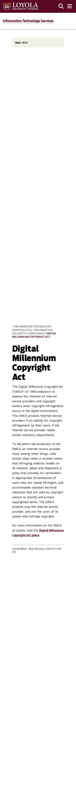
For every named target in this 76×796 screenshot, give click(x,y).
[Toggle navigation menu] (69, 6)
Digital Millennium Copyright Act (34, 335)
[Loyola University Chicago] (20, 6)
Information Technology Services (28, 21)
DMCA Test (21, 43)
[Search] (61, 6)
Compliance (35, 333)
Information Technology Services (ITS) (32, 328)
